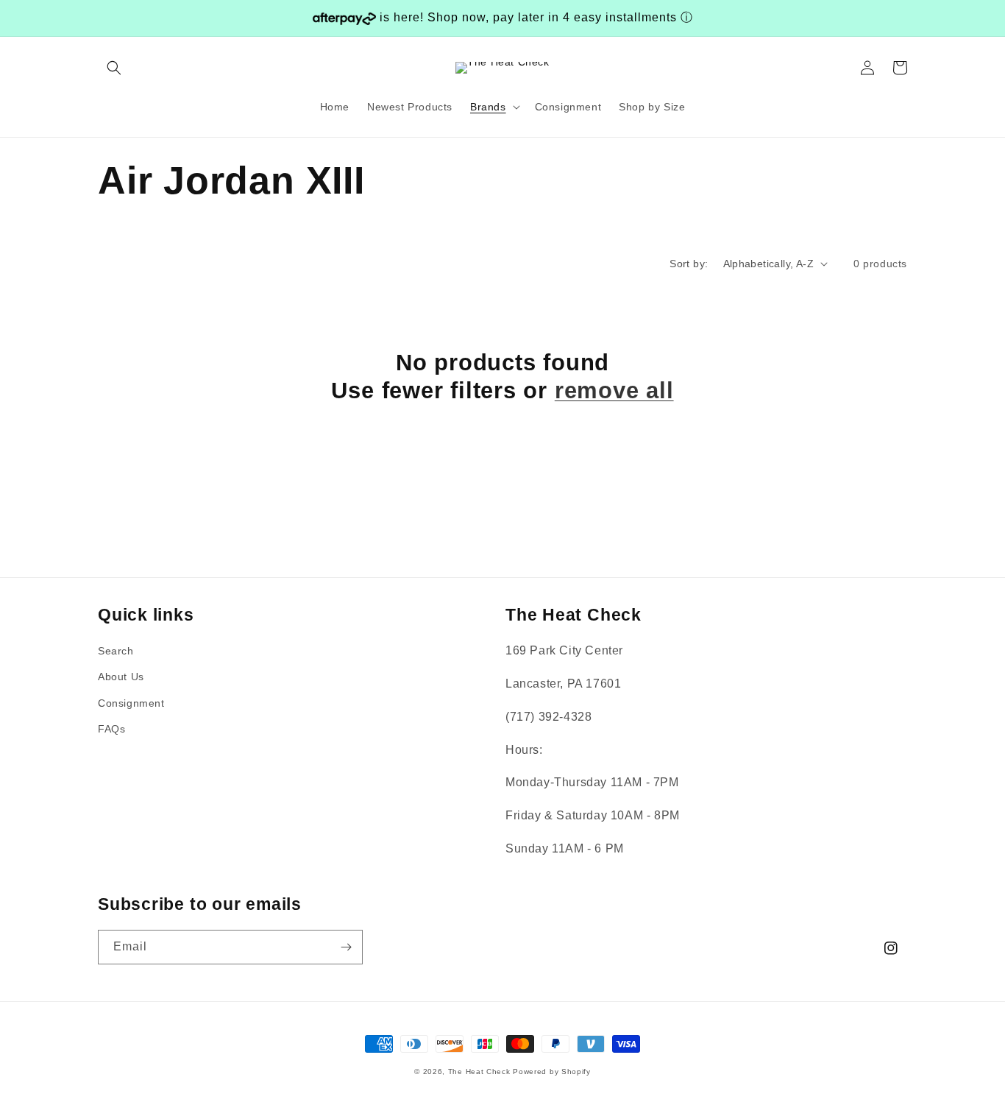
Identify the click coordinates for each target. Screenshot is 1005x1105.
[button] (114, 68)
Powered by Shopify (552, 1071)
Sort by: (689, 263)
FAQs (111, 729)
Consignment (131, 703)
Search (116, 651)
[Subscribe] (346, 947)
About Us (121, 676)
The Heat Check (479, 1071)
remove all (614, 390)
